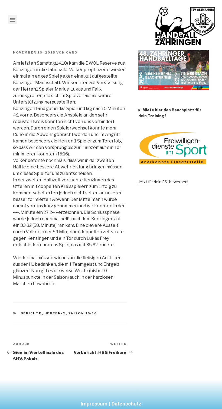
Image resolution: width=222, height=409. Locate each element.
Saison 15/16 (82, 313)
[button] (12, 19)
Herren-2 (55, 313)
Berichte (31, 313)
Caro (72, 52)
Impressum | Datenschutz (111, 404)
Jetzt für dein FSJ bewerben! (163, 181)
